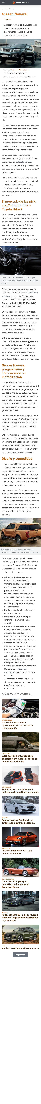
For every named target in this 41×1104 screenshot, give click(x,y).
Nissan (11, 9)
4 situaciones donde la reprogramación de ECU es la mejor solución (17, 725)
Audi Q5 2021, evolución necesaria (20, 948)
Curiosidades (7, 720)
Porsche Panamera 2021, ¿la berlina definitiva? (17, 852)
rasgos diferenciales (29, 467)
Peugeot (5, 912)
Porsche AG (6, 848)
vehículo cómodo (24, 162)
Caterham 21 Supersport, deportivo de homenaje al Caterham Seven (15, 884)
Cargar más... (20, 955)
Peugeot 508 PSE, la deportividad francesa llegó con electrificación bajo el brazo (20, 918)
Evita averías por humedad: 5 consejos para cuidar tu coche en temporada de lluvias (19, 759)
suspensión (32, 442)
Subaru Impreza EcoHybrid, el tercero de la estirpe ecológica (18, 821)
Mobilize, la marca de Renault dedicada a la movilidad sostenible (20, 791)
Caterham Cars (8, 879)
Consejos (6, 753)
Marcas (4, 9)
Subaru (4, 818)
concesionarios (15, 558)
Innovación (6, 787)
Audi (3, 946)
